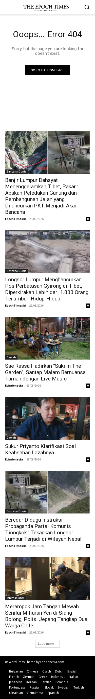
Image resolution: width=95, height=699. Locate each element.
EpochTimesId (15, 219)
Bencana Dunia (16, 171)
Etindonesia (14, 385)
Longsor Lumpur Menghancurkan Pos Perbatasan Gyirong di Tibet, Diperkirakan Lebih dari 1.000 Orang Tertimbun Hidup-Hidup (46, 289)
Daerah (11, 357)
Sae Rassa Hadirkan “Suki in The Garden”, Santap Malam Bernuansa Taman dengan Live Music (45, 372)
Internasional (15, 598)
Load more (46, 643)
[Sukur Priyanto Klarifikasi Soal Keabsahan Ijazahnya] (47, 418)
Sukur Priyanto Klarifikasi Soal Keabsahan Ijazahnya (40, 449)
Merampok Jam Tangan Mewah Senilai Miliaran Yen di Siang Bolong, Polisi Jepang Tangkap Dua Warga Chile (46, 616)
